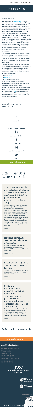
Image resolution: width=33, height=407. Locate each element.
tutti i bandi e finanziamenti (16, 329)
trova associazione (16, 136)
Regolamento (7, 77)
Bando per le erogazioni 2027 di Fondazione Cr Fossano (16, 265)
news (16, 158)
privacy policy (26, 394)
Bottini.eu (9, 405)
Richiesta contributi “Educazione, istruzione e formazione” (15, 240)
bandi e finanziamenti (16, 151)
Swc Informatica (24, 405)
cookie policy (26, 397)
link (15, 91)
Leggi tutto (7, 228)
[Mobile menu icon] (29, 2)
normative (16, 121)
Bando (11, 75)
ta (16, 132)
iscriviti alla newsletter (15, 339)
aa (17, 124)
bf (16, 147)
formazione (16, 143)
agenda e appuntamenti (16, 128)
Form (5, 79)
